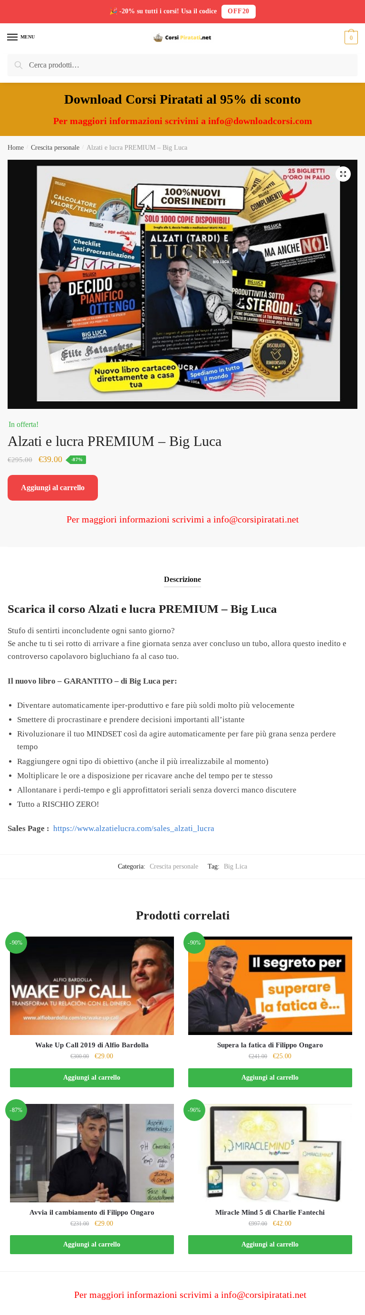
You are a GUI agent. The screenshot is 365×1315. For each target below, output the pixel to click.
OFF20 (239, 11)
